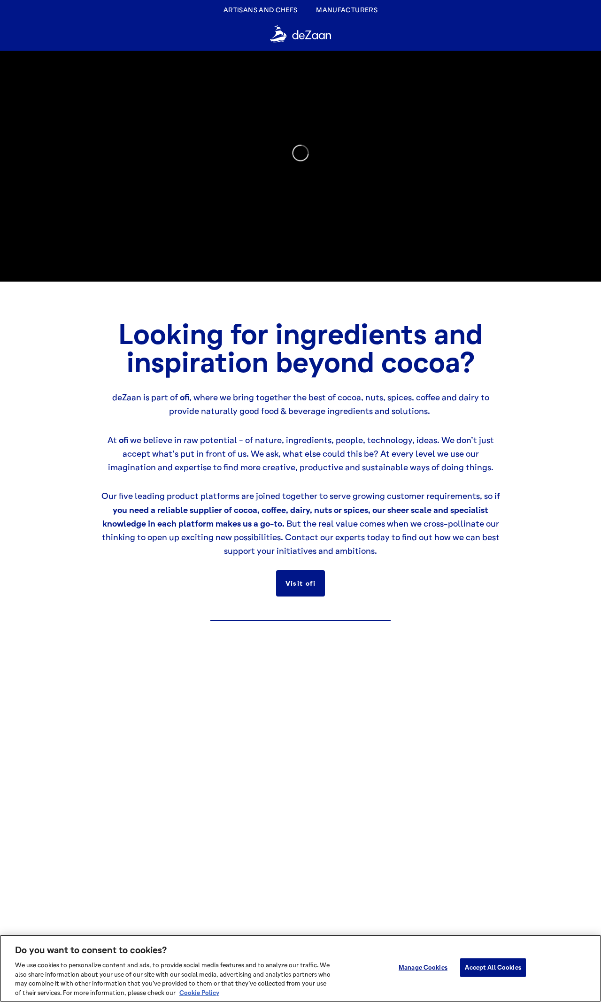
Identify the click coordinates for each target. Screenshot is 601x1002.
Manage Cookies (423, 967)
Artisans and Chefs (260, 10)
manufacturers (347, 10)
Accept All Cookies (493, 967)
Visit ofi (300, 583)
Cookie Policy (199, 992)
